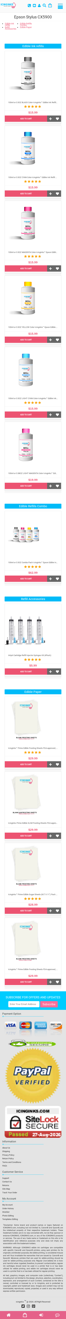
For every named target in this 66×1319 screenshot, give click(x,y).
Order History (8, 1208)
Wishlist (5, 1212)
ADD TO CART (26, 119)
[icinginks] (8, 5)
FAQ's (4, 1166)
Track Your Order (9, 1192)
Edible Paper (26, 27)
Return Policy (8, 1158)
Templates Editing (10, 1219)
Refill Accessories (10, 28)
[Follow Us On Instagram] (28, 1306)
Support (5, 1178)
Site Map (6, 1189)
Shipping (6, 1151)
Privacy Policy (8, 1155)
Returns (5, 1185)
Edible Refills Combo (26, 24)
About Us (6, 1148)
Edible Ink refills (9, 24)
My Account (7, 1205)
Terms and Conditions (11, 1162)
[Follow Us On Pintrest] (33, 1306)
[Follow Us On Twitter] (23, 1306)
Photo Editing (8, 1216)
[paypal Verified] (33, 1076)
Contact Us (7, 1182)
